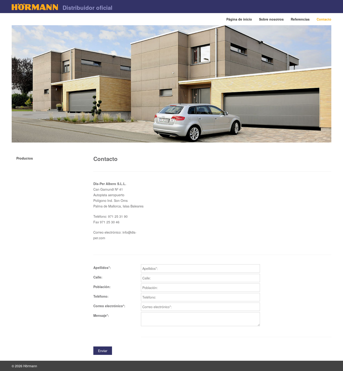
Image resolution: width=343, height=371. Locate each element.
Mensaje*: (101, 315)
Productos (24, 158)
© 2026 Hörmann (24, 366)
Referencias (300, 19)
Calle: (97, 277)
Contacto (324, 19)
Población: (102, 286)
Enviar (102, 350)
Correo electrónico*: (109, 305)
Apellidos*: (102, 267)
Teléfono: (100, 296)
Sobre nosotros (271, 19)
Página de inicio (239, 19)
